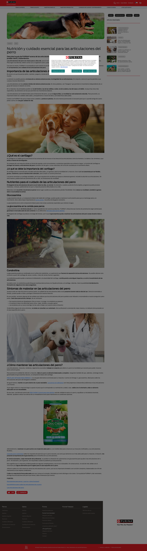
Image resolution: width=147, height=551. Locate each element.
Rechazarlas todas (77, 71)
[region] (74, 65)
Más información (64, 66)
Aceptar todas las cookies (90, 71)
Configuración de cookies (58, 71)
